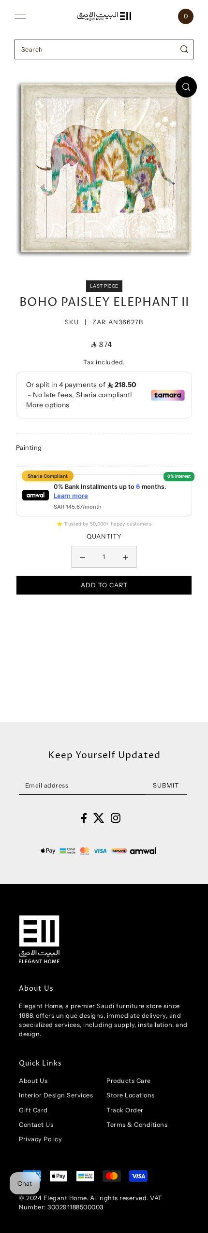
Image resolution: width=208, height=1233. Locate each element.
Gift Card (33, 1110)
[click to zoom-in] (186, 86)
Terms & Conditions (136, 1124)
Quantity (104, 536)
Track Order (125, 1110)
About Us (33, 1080)
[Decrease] (82, 557)
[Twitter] (98, 818)
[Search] (184, 49)
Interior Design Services (56, 1095)
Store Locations (130, 1095)
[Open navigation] (20, 16)
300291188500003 (75, 1207)
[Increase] (125, 557)
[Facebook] (84, 818)
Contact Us (36, 1124)
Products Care (128, 1080)
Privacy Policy (40, 1139)
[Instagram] (115, 818)
